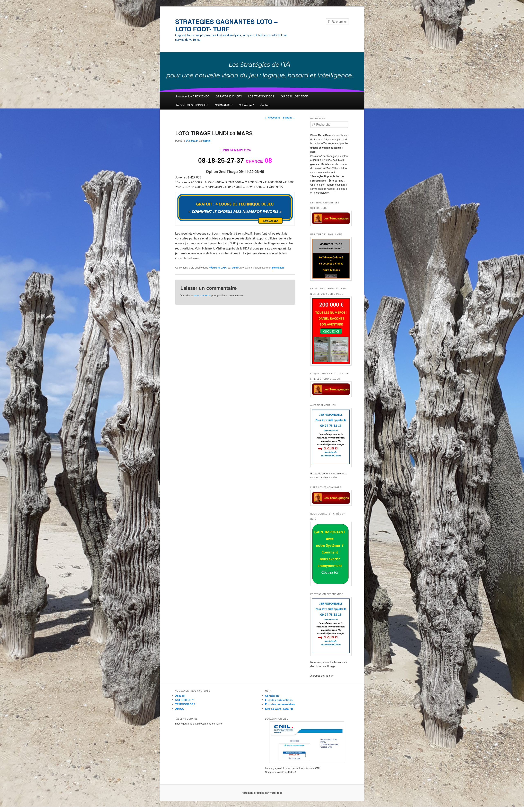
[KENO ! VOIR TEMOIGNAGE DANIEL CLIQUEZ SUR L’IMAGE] (329, 331)
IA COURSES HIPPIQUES (192, 105)
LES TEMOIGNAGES (261, 96)
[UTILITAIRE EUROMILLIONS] (329, 259)
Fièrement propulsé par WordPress (262, 793)
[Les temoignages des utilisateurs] (329, 218)
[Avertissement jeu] (329, 437)
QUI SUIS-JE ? (184, 700)
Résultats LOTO (218, 267)
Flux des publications (278, 700)
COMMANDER (224, 105)
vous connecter (202, 295)
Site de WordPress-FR (279, 709)
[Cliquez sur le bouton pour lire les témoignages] (329, 389)
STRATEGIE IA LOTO (229, 96)
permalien (278, 267)
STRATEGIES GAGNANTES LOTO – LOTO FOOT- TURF (226, 25)
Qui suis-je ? (246, 105)
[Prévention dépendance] (329, 626)
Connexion (272, 696)
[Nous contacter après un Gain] (329, 554)
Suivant (289, 117)
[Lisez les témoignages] (329, 498)
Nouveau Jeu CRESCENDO (192, 96)
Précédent (272, 117)
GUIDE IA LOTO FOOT (294, 96)
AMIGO (179, 709)
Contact (265, 105)
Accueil (180, 696)
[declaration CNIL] (307, 741)
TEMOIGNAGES (185, 704)
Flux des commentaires (280, 704)
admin (206, 140)
